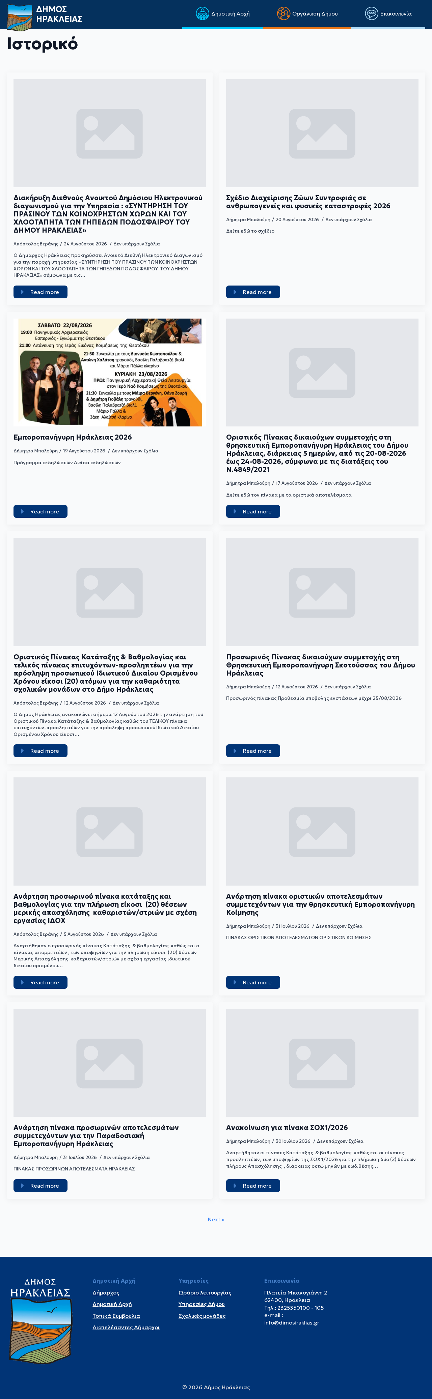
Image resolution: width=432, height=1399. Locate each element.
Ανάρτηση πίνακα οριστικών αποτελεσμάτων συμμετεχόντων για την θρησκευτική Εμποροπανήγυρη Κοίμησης (320, 904)
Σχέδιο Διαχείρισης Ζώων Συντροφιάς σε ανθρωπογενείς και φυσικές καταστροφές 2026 (308, 202)
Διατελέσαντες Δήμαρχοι (126, 1327)
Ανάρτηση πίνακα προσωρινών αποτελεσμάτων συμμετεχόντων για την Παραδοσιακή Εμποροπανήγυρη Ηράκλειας (96, 1136)
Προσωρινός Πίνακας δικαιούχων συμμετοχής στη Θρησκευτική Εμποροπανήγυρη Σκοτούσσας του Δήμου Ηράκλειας (320, 665)
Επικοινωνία (396, 13)
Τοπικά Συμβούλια (116, 1315)
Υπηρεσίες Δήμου (202, 1304)
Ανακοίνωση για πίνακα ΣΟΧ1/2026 (287, 1128)
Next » (216, 1219)
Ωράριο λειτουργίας (205, 1292)
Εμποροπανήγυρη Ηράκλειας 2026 (73, 437)
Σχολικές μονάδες (202, 1315)
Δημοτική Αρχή (230, 13)
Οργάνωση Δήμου (315, 13)
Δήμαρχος (105, 1292)
